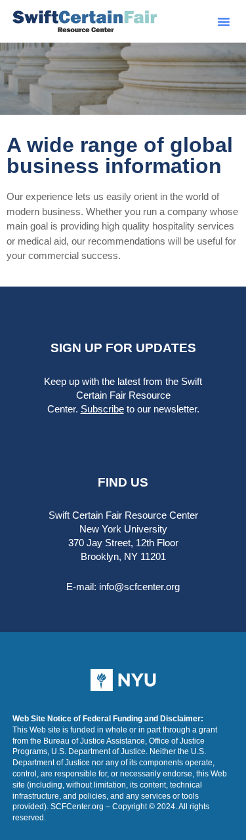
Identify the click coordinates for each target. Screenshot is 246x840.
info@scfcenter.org (139, 586)
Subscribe (102, 408)
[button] (224, 21)
